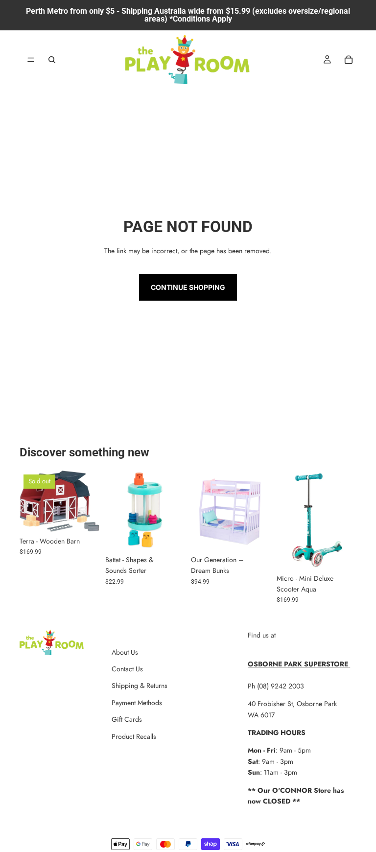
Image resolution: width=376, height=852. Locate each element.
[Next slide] (88, 501)
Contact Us (127, 669)
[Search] (52, 60)
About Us (125, 652)
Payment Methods (137, 703)
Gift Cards (127, 719)
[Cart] (348, 60)
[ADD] (170, 535)
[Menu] (31, 59)
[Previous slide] (30, 501)
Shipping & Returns (139, 685)
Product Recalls (134, 736)
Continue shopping (188, 287)
